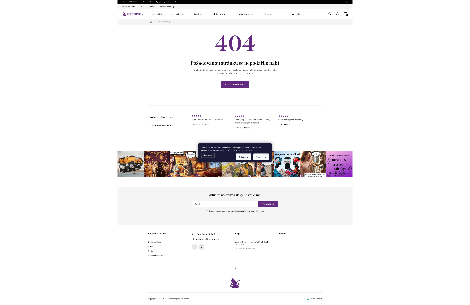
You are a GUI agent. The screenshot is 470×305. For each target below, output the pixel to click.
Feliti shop (195, 247)
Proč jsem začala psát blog (245, 249)
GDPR (142, 6)
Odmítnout (243, 156)
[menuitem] (158, 14)
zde (250, 150)
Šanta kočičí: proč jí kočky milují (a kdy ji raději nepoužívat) (252, 243)
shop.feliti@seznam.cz (207, 239)
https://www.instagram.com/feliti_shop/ (201, 247)
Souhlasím (261, 156)
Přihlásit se (268, 204)
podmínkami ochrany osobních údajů (248, 211)
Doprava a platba (128, 6)
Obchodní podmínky (166, 6)
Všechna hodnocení (161, 125)
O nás (151, 6)
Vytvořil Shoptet (316, 298)
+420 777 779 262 (205, 234)
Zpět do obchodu (236, 84)
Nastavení (207, 155)
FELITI (234, 268)
